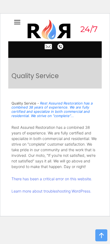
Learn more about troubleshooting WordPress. (51, 191)
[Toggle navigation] (17, 22)
